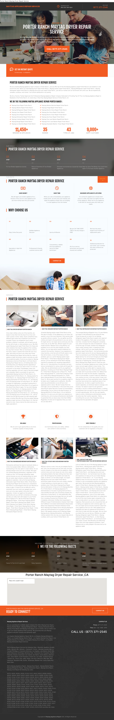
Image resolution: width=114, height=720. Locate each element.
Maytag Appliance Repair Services (23, 6)
